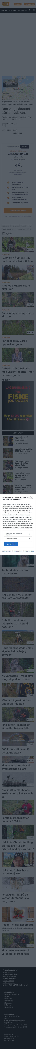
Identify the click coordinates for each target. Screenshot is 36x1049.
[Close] (32, 498)
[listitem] (18, 534)
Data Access (18, 551)
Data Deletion (6, 551)
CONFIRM (11, 544)
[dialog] (18, 524)
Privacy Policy (29, 551)
